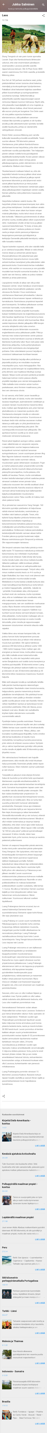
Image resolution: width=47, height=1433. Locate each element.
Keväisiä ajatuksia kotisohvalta (19, 1153)
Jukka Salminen (23, 4)
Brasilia (6, 1401)
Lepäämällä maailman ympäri (18, 1217)
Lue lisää (40, 1146)
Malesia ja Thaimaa (12, 1341)
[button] (43, 16)
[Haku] (43, 5)
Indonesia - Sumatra (13, 1371)
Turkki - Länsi (9, 1311)
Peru (4, 1247)
